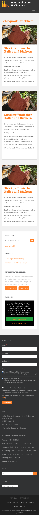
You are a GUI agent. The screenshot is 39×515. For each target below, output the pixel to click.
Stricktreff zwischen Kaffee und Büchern (18, 49)
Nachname (5, 361)
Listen (4, 369)
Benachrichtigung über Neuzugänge (20, 373)
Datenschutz (24, 498)
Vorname (5, 353)
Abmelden (24, 288)
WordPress (20, 513)
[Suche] (32, 240)
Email (4, 345)
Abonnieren (11, 288)
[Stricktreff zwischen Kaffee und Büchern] (19, 35)
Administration (19, 506)
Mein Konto (9, 246)
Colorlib (29, 511)
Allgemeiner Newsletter (19, 380)
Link (3, 398)
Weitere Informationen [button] (19, 323)
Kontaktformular (27, 502)
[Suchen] (35, 473)
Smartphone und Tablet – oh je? (16, 263)
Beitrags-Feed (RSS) (12, 502)
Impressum (13, 498)
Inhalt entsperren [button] (19, 319)
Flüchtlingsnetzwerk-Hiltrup (14, 259)
